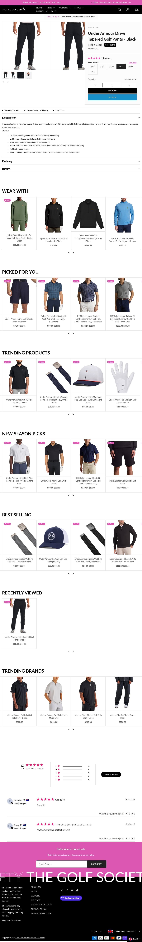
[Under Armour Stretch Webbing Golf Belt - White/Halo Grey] (123, 537)
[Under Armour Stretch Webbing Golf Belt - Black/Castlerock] (19, 537)
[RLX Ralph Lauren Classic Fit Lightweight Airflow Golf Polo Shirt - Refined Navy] (19, 456)
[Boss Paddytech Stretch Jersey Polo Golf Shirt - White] (123, 458)
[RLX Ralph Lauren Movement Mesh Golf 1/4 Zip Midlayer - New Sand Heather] (88, 295)
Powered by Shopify (37, 938)
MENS (34, 891)
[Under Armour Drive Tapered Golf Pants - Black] (19, 615)
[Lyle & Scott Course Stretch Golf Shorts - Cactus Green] (88, 458)
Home (49, 17)
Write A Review (111, 774)
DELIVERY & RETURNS (41, 905)
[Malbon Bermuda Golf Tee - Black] (88, 694)
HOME (39, 8)
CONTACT (35, 900)
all (56, 17)
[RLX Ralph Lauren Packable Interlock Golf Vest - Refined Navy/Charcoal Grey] (123, 295)
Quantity (92, 79)
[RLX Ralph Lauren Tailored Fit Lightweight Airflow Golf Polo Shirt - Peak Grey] (54, 295)
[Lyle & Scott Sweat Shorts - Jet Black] (54, 458)
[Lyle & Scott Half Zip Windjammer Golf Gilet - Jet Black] (123, 214)
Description (9, 117)
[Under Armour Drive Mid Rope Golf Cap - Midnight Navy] (88, 537)
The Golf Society (22, 938)
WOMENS (35, 896)
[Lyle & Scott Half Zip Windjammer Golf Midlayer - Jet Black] (19, 214)
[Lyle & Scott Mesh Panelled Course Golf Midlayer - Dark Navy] (88, 215)
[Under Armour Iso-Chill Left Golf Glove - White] (54, 377)
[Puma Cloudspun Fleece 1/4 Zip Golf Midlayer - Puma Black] (54, 537)
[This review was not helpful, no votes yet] (132, 813)
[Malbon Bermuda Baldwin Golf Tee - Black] (123, 694)
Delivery (7, 161)
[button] (5, 75)
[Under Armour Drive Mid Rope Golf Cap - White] (123, 377)
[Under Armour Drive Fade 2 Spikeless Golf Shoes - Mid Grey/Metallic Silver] (88, 375)
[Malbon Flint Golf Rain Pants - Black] (54, 694)
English (95, 931)
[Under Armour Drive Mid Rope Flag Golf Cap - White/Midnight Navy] (19, 375)
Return (6, 168)
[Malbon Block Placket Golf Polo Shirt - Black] (19, 694)
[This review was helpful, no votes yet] (127, 813)
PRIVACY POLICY (39, 909)
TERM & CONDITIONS (41, 913)
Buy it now (112, 97)
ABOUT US (36, 887)
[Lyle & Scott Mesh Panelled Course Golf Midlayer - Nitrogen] (54, 215)
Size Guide (132, 62)
